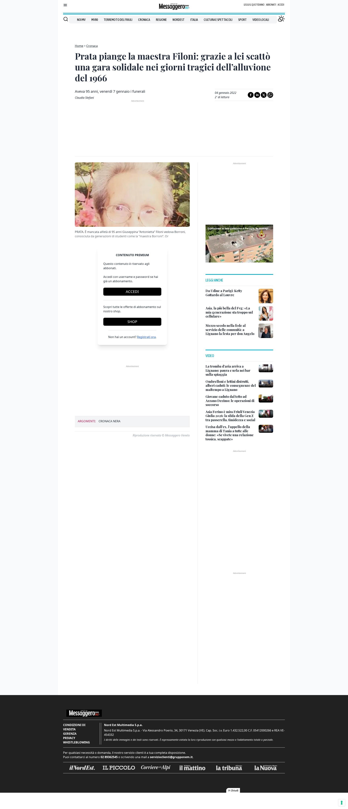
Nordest (179, 20)
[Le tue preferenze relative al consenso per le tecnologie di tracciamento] (341, 802)
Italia (194, 20)
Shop (132, 321)
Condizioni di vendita (74, 727)
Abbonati (271, 4)
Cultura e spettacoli (218, 20)
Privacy (69, 738)
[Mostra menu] (65, 5)
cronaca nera (109, 421)
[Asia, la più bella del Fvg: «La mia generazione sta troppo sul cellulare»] (266, 313)
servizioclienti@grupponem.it (171, 757)
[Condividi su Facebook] (251, 95)
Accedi (281, 4)
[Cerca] (65, 19)
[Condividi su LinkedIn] (257, 95)
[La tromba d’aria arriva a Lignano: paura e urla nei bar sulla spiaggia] (266, 368)
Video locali (260, 20)
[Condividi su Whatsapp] (270, 95)
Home (79, 46)
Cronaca (144, 20)
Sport (242, 20)
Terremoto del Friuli (118, 20)
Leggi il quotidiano (254, 4)
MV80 (94, 20)
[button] (239, 243)
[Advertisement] (174, 31)
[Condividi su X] (264, 95)
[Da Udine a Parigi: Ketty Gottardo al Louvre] (266, 296)
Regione (161, 20)
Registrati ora (146, 337)
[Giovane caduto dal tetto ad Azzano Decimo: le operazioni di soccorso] (266, 399)
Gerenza (69, 734)
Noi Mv (81, 20)
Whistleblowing (76, 742)
